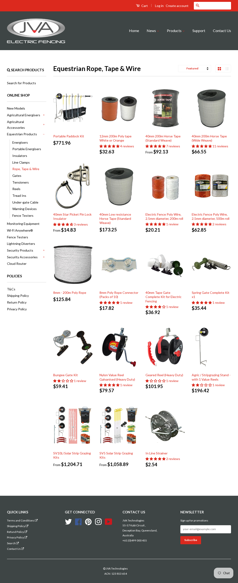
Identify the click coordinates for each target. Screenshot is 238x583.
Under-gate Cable (25, 202)
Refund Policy (15, 532)
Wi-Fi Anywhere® (20, 230)
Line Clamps (21, 162)
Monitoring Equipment (23, 224)
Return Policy (16, 302)
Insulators (19, 156)
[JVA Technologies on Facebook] (78, 521)
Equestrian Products (22, 134)
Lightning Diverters (21, 244)
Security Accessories (22, 257)
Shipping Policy (18, 296)
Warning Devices (24, 209)
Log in (159, 6)
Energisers (20, 142)
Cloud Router (16, 264)
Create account (177, 6)
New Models (16, 108)
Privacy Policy (17, 309)
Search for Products (21, 83)
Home (134, 30)
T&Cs (11, 289)
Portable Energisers (26, 149)
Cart (144, 6)
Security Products (20, 250)
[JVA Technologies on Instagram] (98, 521)
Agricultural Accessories (16, 125)
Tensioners (20, 182)
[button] (109, 146)
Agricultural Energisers (23, 115)
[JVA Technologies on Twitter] (68, 521)
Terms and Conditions (21, 520)
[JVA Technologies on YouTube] (108, 521)
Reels (16, 189)
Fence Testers (22, 215)
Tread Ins (19, 196)
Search (11, 543)
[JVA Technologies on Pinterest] (88, 521)
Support (198, 30)
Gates (16, 176)
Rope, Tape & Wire (25, 169)
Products (174, 30)
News (152, 30)
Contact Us (222, 30)
